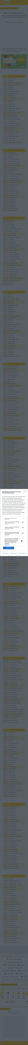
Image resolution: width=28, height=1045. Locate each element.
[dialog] (14, 522)
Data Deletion (5, 553)
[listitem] (14, 519)
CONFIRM (8, 547)
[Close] (25, 491)
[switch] (22, 522)
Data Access (14, 553)
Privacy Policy (22, 553)
